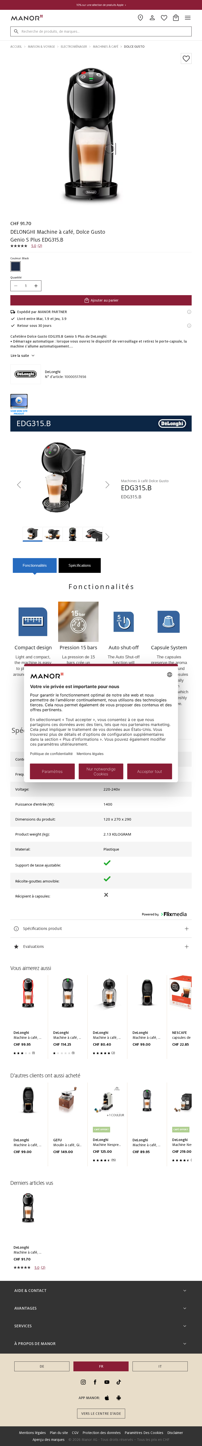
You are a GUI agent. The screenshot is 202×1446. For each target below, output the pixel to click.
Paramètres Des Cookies (144, 1433)
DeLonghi (52, 372)
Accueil (16, 46)
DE (42, 1366)
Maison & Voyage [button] (41, 46)
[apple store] (107, 1398)
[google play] (119, 1398)
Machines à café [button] (105, 46)
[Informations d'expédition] (189, 311)
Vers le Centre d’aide (101, 1414)
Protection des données (102, 1433)
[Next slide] (174, 1019)
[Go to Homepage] (27, 18)
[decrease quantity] (16, 286)
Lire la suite (20, 356)
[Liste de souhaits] (186, 58)
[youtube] (107, 1382)
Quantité (16, 277)
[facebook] (95, 1382)
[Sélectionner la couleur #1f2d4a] (15, 266)
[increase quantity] (36, 286)
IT (160, 1366)
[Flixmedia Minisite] (101, 405)
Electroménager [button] (74, 46)
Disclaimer (175, 1433)
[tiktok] (119, 1382)
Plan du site (59, 1433)
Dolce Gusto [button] (134, 46)
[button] (20, 484)
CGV (75, 1433)
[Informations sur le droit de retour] (189, 325)
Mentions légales (32, 1433)
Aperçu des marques (49, 1440)
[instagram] (83, 1382)
